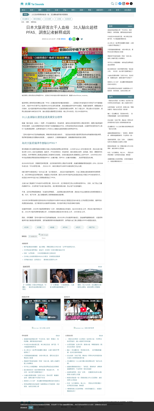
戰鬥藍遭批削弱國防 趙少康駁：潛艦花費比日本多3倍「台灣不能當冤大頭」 (50, 247)
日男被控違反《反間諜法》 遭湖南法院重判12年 (40, 260)
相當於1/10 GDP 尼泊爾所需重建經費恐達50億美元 (42, 381)
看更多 (100, 267)
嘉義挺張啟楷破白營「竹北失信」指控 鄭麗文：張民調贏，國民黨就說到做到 (120, 31)
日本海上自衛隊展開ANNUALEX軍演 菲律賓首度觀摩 (42, 256)
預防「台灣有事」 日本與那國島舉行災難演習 (40, 253)
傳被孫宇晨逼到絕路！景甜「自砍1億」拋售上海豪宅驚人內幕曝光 (120, 57)
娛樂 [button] (81, 10)
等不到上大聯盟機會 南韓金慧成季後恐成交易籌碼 (41, 367)
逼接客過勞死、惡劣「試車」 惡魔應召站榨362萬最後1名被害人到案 (120, 141)
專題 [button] (89, 10)
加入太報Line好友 (45, 328)
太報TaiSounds (32, 4)
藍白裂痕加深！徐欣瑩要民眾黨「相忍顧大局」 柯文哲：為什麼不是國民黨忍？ (120, 70)
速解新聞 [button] (99, 10)
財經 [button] (31, 10)
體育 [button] (73, 10)
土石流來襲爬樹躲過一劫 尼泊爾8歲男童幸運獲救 (50, 15)
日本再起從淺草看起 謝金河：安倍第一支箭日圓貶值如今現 (44, 250)
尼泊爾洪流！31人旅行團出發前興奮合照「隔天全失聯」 (121, 128)
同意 (30, 407)
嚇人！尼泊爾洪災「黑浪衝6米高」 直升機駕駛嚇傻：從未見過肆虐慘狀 (120, 115)
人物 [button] (109, 10)
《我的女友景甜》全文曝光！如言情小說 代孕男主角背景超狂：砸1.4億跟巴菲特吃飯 (121, 102)
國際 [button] (40, 10)
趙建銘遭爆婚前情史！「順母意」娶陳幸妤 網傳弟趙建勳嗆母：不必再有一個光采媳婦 (120, 134)
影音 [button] (117, 10)
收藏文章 (34, 236)
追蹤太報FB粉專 (89, 328)
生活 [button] (48, 10)
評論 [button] (64, 10)
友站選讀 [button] (127, 10)
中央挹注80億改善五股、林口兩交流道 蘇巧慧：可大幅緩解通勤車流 (121, 38)
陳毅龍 (63, 39)
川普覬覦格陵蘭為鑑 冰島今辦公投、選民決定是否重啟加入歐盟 (120, 51)
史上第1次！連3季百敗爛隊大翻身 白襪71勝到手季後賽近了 (121, 44)
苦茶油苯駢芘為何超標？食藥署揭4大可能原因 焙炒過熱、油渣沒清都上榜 (120, 90)
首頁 (22, 22)
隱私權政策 (23, 407)
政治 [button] (23, 10)
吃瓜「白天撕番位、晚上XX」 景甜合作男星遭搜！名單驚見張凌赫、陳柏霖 (120, 154)
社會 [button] (56, 10)
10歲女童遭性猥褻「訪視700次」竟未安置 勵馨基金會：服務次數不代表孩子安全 (120, 77)
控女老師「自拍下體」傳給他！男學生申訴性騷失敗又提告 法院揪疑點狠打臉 (120, 121)
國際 (27, 22)
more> (130, 26)
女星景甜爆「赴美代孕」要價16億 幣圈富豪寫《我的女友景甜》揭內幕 (121, 108)
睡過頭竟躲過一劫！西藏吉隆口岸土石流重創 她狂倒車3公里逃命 (120, 147)
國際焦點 (33, 22)
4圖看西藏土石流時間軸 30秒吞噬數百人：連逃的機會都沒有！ (120, 160)
